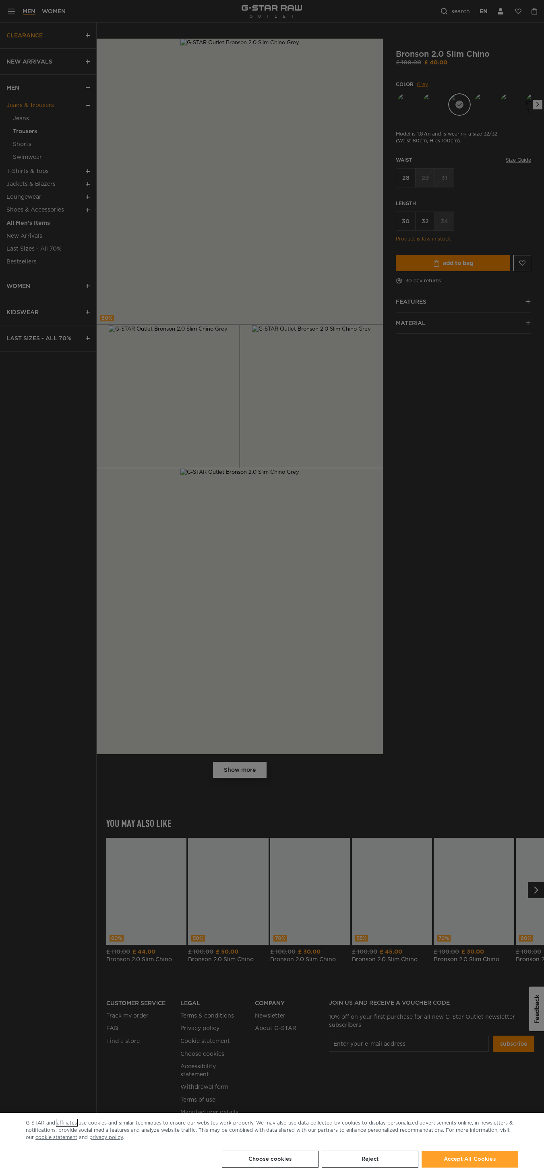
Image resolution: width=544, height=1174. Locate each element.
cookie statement (56, 1137)
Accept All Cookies (470, 1159)
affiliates (67, 1123)
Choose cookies (270, 1159)
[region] (272, 1143)
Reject (370, 1159)
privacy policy (106, 1137)
